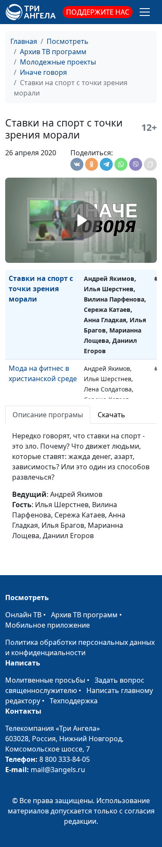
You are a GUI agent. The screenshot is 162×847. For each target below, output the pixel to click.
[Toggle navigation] (145, 12)
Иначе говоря (43, 72)
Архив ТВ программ (53, 51)
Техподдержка (74, 700)
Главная (23, 41)
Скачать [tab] (111, 414)
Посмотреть (68, 41)
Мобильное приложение (47, 625)
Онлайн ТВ (23, 614)
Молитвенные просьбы (45, 680)
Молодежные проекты (58, 62)
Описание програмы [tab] (48, 414)
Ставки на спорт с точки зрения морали (41, 289)
